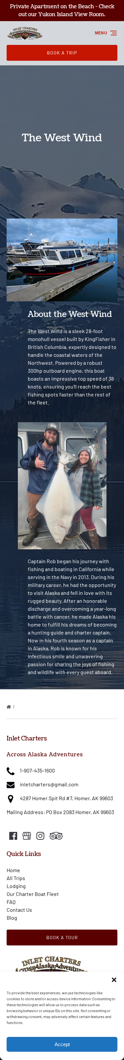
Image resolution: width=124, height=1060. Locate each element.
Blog (12, 917)
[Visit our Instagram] (40, 836)
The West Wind (33, 706)
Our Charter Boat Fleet (33, 894)
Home (13, 870)
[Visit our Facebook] (13, 836)
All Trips (16, 878)
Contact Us (19, 909)
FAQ (11, 902)
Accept (62, 1044)
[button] (114, 979)
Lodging (16, 886)
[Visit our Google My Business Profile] (26, 836)
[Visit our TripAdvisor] (56, 836)
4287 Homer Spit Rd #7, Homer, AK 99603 (66, 798)
